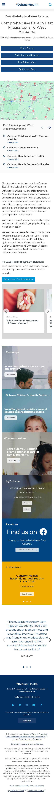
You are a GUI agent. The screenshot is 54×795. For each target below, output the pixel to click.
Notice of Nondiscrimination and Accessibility (25, 737)
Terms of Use (17, 739)
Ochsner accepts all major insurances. (27, 744)
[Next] (49, 127)
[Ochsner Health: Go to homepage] (27, 4)
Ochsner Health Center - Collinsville (28, 164)
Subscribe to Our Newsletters (18, 279)
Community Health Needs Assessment (27, 786)
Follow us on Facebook (26, 550)
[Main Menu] (3, 4)
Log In (27, 509)
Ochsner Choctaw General (22, 147)
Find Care (12, 460)
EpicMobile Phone (36, 790)
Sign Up (27, 503)
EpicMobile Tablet (16, 790)
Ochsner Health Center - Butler (25, 156)
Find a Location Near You (27, 55)
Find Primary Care (27, 62)
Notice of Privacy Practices (35, 734)
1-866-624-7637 (27, 691)
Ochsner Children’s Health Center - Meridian (27, 138)
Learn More (11, 374)
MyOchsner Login (37, 689)
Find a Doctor (27, 48)
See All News (32, 597)
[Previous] (42, 127)
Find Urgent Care (27, 69)
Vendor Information (33, 739)
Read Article (32, 589)
